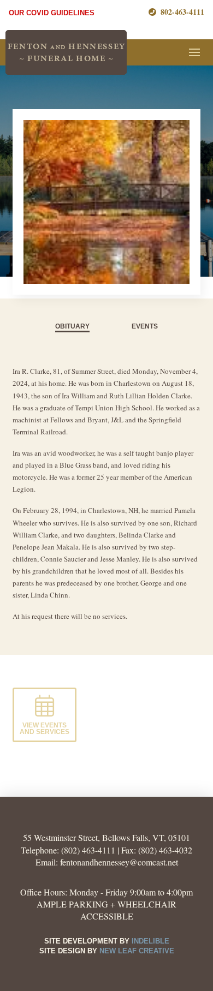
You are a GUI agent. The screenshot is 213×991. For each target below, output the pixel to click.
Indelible (150, 941)
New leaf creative (136, 951)
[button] (194, 52)
